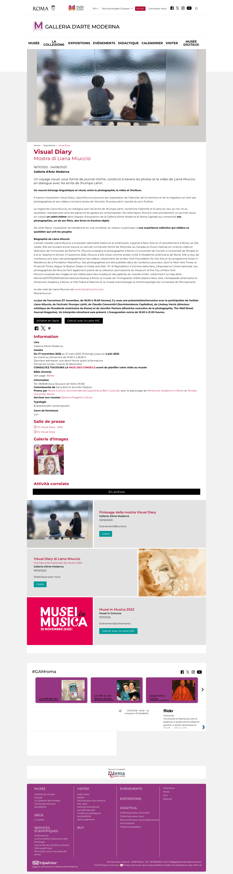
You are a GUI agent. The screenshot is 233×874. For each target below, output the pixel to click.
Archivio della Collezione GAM (51, 838)
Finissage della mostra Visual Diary (127, 512)
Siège (38, 815)
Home (37, 145)
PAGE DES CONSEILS (82, 367)
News (166, 791)
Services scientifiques (46, 829)
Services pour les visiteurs (91, 800)
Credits (167, 865)
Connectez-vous (157, 8)
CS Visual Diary (46, 431)
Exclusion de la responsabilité (147, 865)
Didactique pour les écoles (135, 812)
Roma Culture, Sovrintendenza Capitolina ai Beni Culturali (83, 390)
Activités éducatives (88, 806)
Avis (165, 795)
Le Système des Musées (47, 800)
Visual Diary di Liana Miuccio (57, 559)
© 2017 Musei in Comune (106, 865)
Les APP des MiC (48, 698)
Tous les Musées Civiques (115, 8)
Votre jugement (86, 819)
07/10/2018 (181, 722)
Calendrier (152, 43)
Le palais (39, 819)
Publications (41, 835)
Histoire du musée (44, 794)
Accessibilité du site (182, 865)
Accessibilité (84, 816)
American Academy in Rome (166, 390)
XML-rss (198, 865)
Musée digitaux (191, 43)
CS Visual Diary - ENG (50, 427)
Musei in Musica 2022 (116, 609)
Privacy (126, 865)
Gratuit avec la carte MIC (83, 320)
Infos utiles (83, 794)
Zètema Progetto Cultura (76, 397)
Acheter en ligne (47, 320)
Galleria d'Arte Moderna (82, 27)
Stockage (39, 841)
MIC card (82, 803)
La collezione (53, 43)
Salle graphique (43, 848)
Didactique (128, 43)
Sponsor (167, 798)
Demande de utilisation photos (51, 845)
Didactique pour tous (132, 816)
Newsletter (40, 806)
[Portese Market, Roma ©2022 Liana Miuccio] (49, 467)
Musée (34, 43)
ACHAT (140, 8)
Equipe (38, 797)
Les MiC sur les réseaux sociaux (103, 697)
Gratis (106, 533)
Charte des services (44, 803)
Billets (50, 375)
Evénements (104, 43)
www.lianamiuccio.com (89, 289)
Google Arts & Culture (157, 697)
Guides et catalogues (89, 813)
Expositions (79, 43)
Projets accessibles (130, 826)
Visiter (172, 43)
